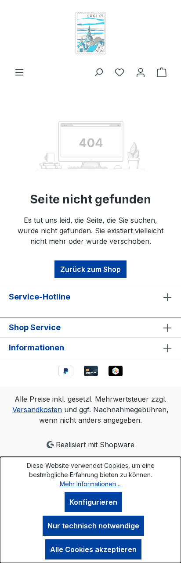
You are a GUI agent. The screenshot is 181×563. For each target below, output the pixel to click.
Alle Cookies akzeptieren (93, 549)
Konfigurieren (93, 502)
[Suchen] (98, 72)
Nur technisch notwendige (93, 525)
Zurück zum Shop (90, 269)
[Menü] (19, 72)
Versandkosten (37, 409)
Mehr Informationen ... (91, 484)
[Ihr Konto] (140, 72)
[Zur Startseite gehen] (90, 33)
